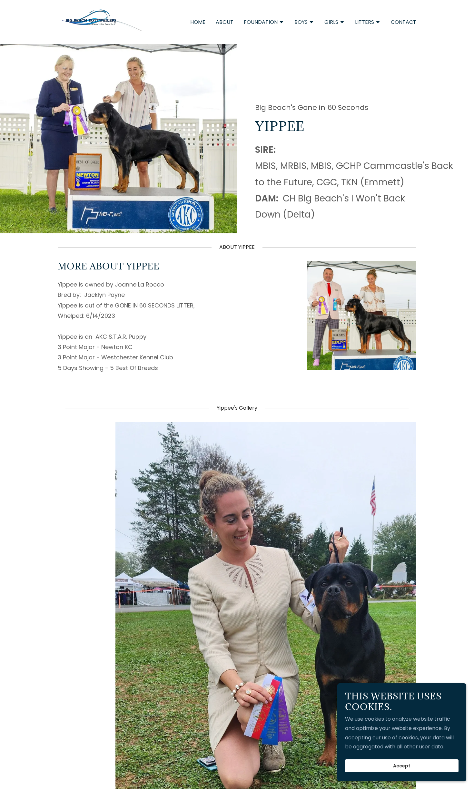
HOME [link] (197, 22)
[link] (100, 21)
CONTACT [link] (403, 22)
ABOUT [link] (224, 22)
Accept (401, 766)
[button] (264, 22)
